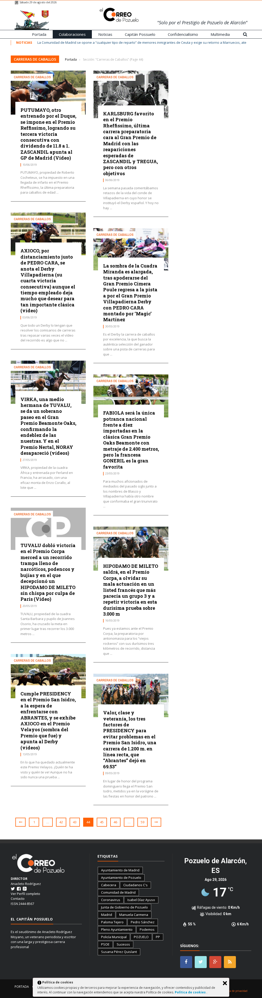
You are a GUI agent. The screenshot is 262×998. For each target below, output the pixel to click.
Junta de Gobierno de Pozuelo (124, 907)
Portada (39, 34)
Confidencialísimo (183, 34)
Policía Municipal (114, 937)
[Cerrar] (225, 983)
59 (142, 822)
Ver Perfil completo (25, 893)
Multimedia (220, 34)
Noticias (105, 34)
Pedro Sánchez (143, 922)
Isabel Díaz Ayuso (141, 899)
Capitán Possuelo (140, 34)
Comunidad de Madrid (118, 892)
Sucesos (123, 944)
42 (61, 822)
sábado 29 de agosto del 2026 (38, 2)
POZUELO (141, 937)
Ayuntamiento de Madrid (120, 870)
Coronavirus (110, 899)
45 (102, 822)
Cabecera (108, 885)
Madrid (106, 914)
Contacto (18, 898)
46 (115, 822)
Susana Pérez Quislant (119, 951)
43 (75, 822)
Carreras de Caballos (32, 77)
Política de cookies (190, 992)
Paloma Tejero (112, 922)
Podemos (147, 929)
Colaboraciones (72, 34)
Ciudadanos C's (135, 885)
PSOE (105, 944)
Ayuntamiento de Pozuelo (121, 877)
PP (158, 937)
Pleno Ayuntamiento (117, 929)
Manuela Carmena (133, 914)
